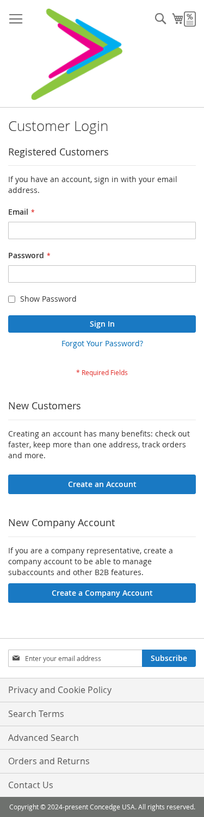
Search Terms (36, 714)
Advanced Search (43, 738)
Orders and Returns (49, 761)
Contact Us (30, 785)
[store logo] (76, 54)
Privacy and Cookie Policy (60, 690)
